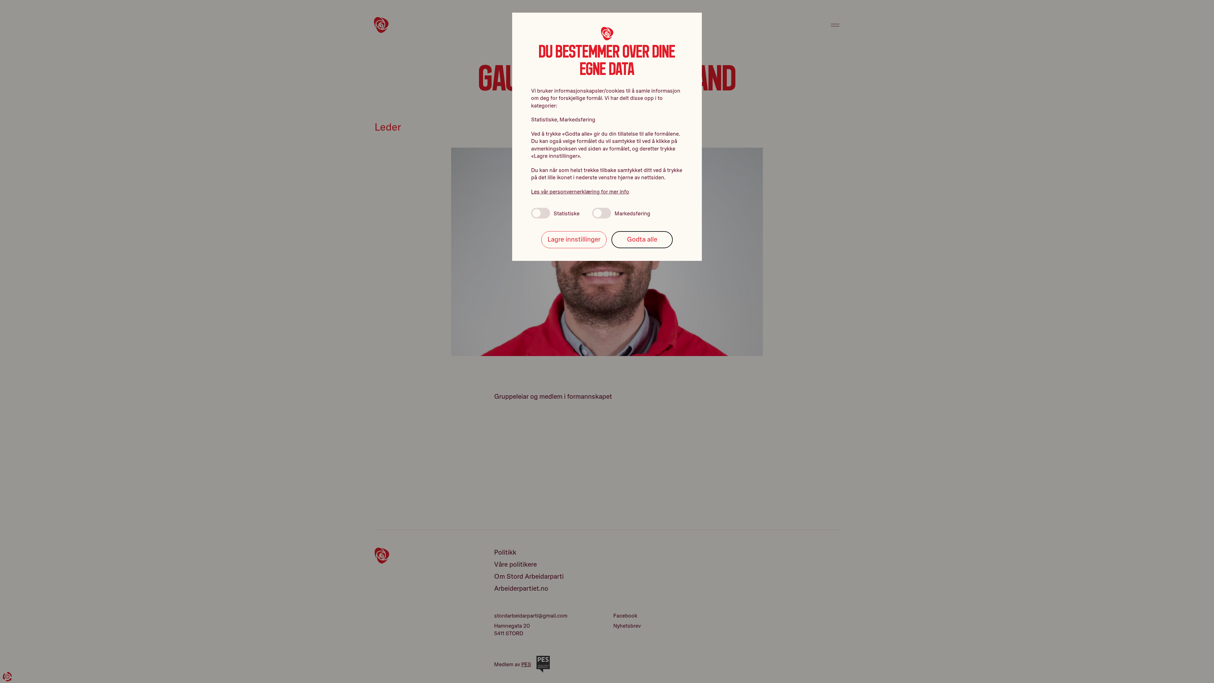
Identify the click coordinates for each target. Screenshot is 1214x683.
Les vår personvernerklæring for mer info (580, 191)
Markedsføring (632, 213)
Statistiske (566, 213)
